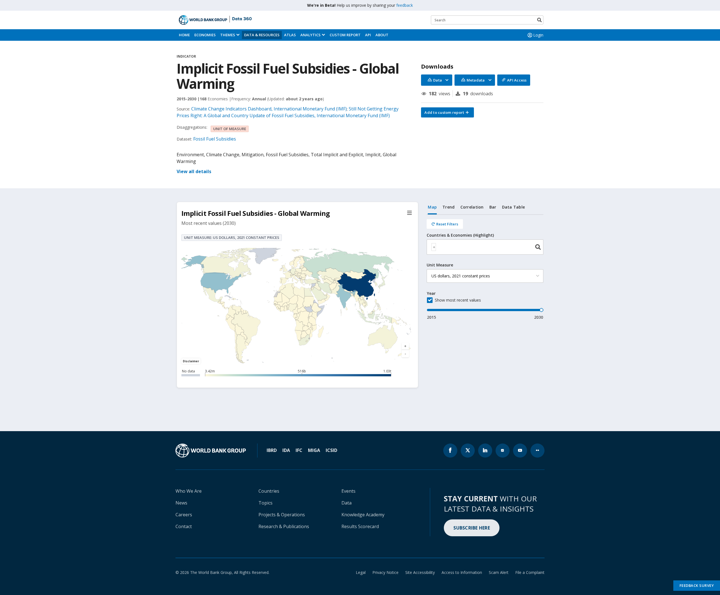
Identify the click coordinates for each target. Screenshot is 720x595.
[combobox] (485, 247)
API (368, 34)
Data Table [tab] (513, 207)
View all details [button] (194, 171)
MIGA (314, 450)
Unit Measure (440, 265)
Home (184, 34)
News (181, 503)
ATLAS (290, 34)
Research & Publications (283, 526)
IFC (299, 450)
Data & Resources (262, 34)
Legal (361, 572)
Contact (184, 526)
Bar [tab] (492, 207)
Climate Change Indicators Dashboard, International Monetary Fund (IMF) (269, 109)
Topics (265, 503)
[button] (447, 112)
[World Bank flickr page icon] (537, 450)
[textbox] (433, 247)
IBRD (272, 450)
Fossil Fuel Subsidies (214, 139)
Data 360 (242, 19)
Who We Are (189, 491)
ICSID (331, 450)
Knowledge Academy (362, 515)
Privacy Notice (385, 572)
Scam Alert (498, 572)
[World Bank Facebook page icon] (450, 450)
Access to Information (462, 572)
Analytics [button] (310, 34)
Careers (184, 515)
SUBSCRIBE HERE (471, 528)
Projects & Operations (281, 515)
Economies (205, 34)
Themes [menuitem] (227, 34)
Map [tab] (432, 207)
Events (348, 491)
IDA (286, 450)
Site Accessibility (420, 572)
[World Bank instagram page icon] (502, 450)
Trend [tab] (448, 207)
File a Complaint (529, 572)
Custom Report (345, 34)
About (381, 34)
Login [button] (538, 35)
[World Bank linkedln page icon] (485, 450)
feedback (404, 5)
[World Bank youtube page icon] (520, 450)
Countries (268, 491)
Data (346, 503)
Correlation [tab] (472, 207)
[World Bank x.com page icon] (468, 450)
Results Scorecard (360, 526)
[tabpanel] (485, 267)
